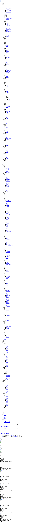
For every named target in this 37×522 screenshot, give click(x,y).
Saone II (7, 53)
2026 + (5, 159)
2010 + (5, 65)
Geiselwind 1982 (8, 10)
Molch (7, 81)
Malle (7, 46)
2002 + (5, 20)
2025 (7, 365)
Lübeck (7, 254)
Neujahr (7, 150)
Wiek (7, 325)
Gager (7, 209)
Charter (7, 371)
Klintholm (7, 243)
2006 (7, 346)
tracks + (3, 380)
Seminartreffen (8, 31)
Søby (7, 305)
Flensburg (7, 203)
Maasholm (7, 261)
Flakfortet (7, 202)
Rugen (7, 30)
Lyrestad (7, 256)
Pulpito (7, 91)
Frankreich (7, 19)
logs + (3, 340)
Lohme (7, 253)
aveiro (9, 99)
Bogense (7, 180)
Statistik (5, 339)
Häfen (7, 379)
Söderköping (8, 298)
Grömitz (7, 217)
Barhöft (7, 177)
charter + (5, 343)
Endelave (7, 196)
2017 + (5, 108)
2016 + (5, 103)
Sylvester (7, 73)
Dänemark (7, 23)
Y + (4, 329)
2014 (7, 356)
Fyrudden (7, 206)
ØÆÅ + (5, 332)
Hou (7, 229)
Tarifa (7, 118)
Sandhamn (7, 292)
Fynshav (7, 205)
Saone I (7, 52)
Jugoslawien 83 (8, 12)
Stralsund (7, 300)
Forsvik (7, 204)
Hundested (7, 230)
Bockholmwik (8, 179)
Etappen (7, 377)
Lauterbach (8, 252)
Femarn (7, 86)
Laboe (7, 250)
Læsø (7, 258)
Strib (7, 301)
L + (4, 247)
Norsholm (7, 271)
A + (4, 165)
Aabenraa (7, 168)
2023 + (5, 140)
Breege (7, 184)
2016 (7, 397)
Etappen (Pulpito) (9, 378)
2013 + (5, 82)
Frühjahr (7, 143)
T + (4, 307)
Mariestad (7, 263)
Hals (7, 224)
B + (4, 173)
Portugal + (7, 96)
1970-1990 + (6, 6)
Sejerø (7, 294)
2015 (7, 357)
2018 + (5, 114)
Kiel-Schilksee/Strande (9, 242)
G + (4, 207)
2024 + (5, 146)
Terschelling (8, 24)
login (3, 419)
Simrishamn (8, 295)
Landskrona (8, 251)
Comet (7, 62)
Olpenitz (7, 277)
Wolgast (7, 328)
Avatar (7, 76)
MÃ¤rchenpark (8, 70)
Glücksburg (8, 214)
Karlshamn (7, 239)
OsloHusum (8, 122)
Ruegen (7, 41)
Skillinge (7, 297)
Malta (7, 116)
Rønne (7, 286)
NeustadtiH (8, 111)
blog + (3, 412)
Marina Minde (8, 264)
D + (4, 187)
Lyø (6, 257)
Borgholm (7, 183)
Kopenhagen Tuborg (9, 245)
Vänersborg (8, 318)
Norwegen (7, 36)
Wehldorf (7, 92)
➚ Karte (7, 422)
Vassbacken (8, 319)
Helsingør (7, 228)
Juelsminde (8, 234)
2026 (7, 366)
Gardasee (7, 9)
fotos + (3, 3)
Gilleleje (7, 212)
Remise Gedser (8, 138)
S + (4, 287)
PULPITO (7, 410)
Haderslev (7, 222)
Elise (7, 69)
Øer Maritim (8, 338)
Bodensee (7, 50)
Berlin (7, 85)
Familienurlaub (8, 8)
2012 (7, 351)
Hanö (7, 225)
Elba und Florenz (8, 28)
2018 (7, 359)
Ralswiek (7, 283)
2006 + (5, 42)
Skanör (7, 296)
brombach (7, 77)
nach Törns (8, 376)
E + (4, 192)
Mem (7, 265)
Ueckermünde (8, 315)
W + (5, 321)
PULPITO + (6, 353)
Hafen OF (7, 144)
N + (4, 267)
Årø (6, 336)
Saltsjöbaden (8, 290)
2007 (7, 347)
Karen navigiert (8, 29)
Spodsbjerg (8, 299)
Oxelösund (7, 279)
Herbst (7, 131)
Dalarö (7, 189)
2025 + (5, 153)
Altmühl (7, 61)
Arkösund (7, 171)
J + (4, 232)
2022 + (5, 133)
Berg (7, 178)
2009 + (5, 59)
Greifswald (8, 215)
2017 (7, 358)
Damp (7, 190)
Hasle (7, 226)
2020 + (5, 124)
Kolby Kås (7, 244)
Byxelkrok (7, 186)
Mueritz (7, 34)
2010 (7, 350)
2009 (7, 349)
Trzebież (7, 311)
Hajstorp (7, 223)
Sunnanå (7, 302)
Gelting (7, 211)
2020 (7, 361)
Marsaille (7, 136)
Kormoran (7, 45)
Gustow (7, 219)
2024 (7, 364)
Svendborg (7, 303)
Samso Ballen (8, 291)
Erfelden (7, 95)
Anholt (7, 170)
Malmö (7, 262)
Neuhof (7, 270)
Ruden (7, 284)
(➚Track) (6, 426)
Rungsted (7, 285)
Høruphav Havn (8, 231)
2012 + (5, 78)
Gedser (7, 210)
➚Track (2, 428)
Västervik (7, 320)
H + (4, 220)
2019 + (5, 119)
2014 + (5, 88)
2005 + (5, 37)
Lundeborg (8, 255)
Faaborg (7, 200)
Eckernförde (15, 429)
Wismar (7, 327)
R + (4, 280)
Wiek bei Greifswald (9, 326)
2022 (7, 363)
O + (4, 273)
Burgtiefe (7, 185)
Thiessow (7, 310)
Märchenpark (8, 71)
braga (9, 100)
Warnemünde (8, 324)
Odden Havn (8, 276)
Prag (7, 157)
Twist (7, 58)
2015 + (5, 93)
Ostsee (7, 56)
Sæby (7, 304)
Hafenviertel (8, 106)
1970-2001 (6, 14)
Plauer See (7, 64)
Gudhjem (7, 218)
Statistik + (5, 372)
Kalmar (7, 238)
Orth (7, 278)
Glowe (7, 213)
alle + (5, 367)
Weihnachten (8, 25)
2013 (7, 352)
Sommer (7, 132)
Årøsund (7, 337)
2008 (7, 348)
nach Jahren (8, 375)
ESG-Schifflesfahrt (9, 18)
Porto (7, 112)
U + (4, 312)
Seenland (7, 72)
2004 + (5, 32)
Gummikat (7, 11)
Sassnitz (7, 293)
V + (4, 316)
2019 (7, 360)
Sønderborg (8, 306)
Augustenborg (8, 172)
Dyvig (7, 191)
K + (4, 235)
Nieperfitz (7, 35)
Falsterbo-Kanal (8, 201)
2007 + (5, 47)
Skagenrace (8, 57)
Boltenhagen (8, 181)
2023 (7, 403)
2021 (7, 362)
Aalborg (7, 169)
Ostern (7, 151)
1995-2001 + (6, 15)
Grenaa (7, 216)
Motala (7, 266)
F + (4, 197)
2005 (7, 345)
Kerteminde (8, 241)
